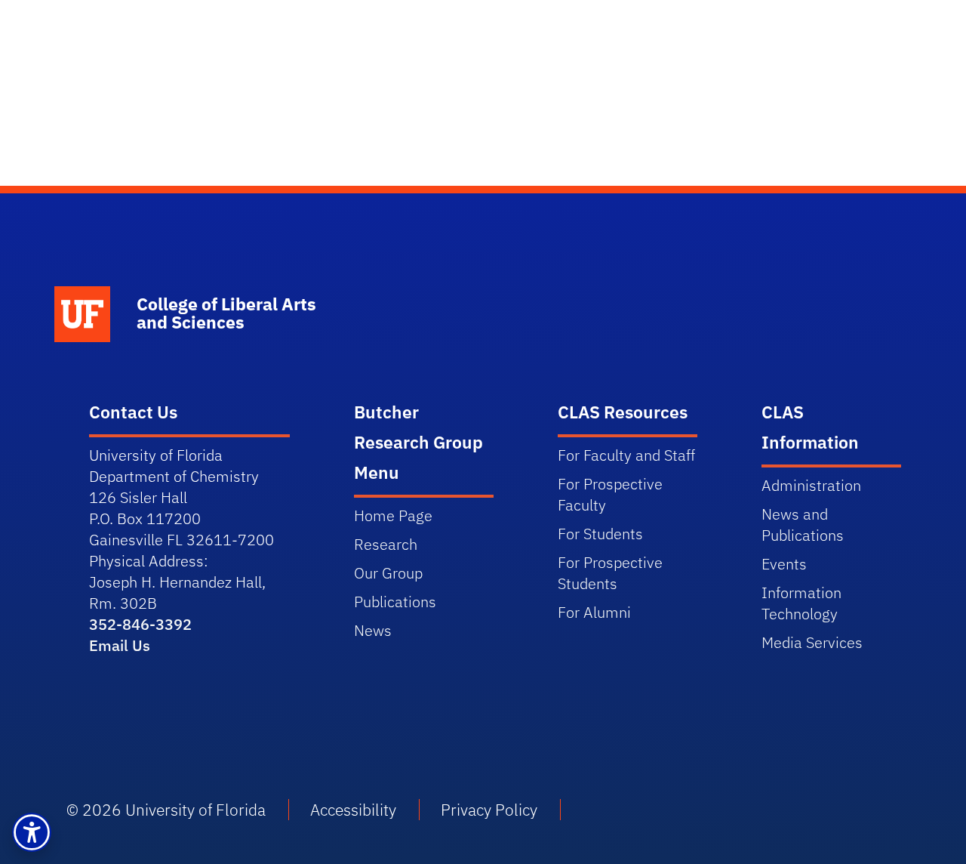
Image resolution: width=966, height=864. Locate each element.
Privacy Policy (489, 809)
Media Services (812, 642)
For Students (600, 533)
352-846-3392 (140, 624)
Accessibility (353, 809)
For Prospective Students (610, 573)
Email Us (119, 645)
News (373, 630)
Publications (395, 601)
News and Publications (802, 524)
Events (784, 564)
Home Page (393, 515)
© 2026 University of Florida (166, 809)
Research (385, 544)
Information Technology (801, 603)
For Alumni (594, 612)
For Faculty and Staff (626, 455)
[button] (31, 832)
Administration (811, 485)
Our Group (388, 573)
